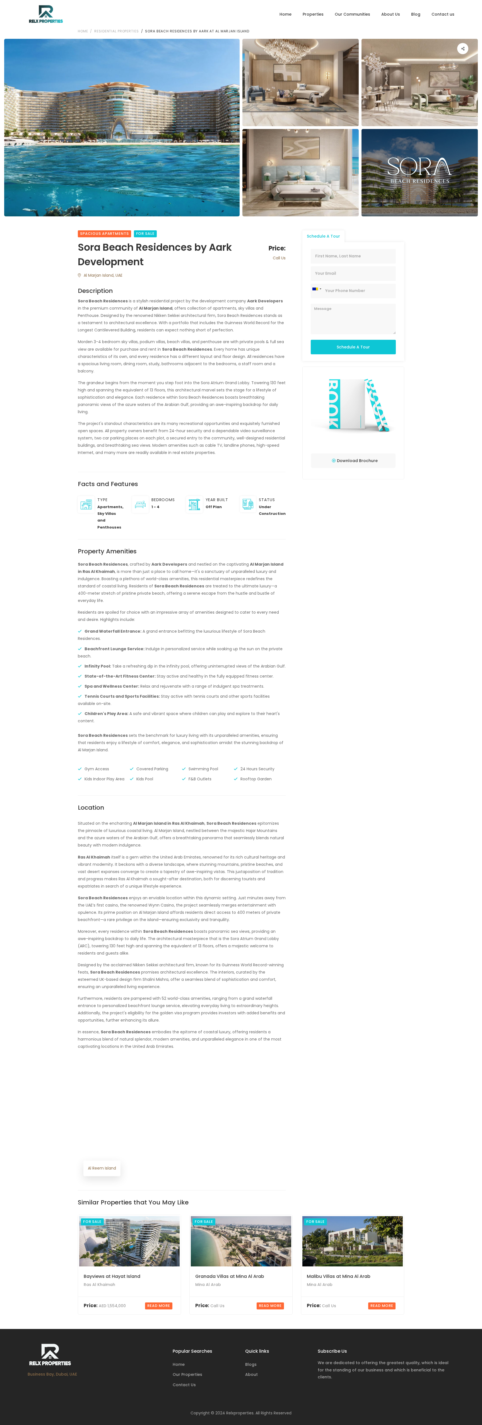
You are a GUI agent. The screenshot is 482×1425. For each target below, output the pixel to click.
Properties (313, 14)
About (251, 1374)
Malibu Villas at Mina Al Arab (338, 1276)
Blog (415, 14)
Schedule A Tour (353, 347)
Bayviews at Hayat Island (112, 1276)
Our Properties (187, 1374)
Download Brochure (357, 460)
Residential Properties (116, 31)
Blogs (251, 1364)
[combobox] (317, 289)
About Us (390, 14)
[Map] (182, 1122)
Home (285, 14)
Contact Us (184, 1385)
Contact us (443, 14)
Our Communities (352, 14)
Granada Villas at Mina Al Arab (229, 1276)
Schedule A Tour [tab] (323, 236)
